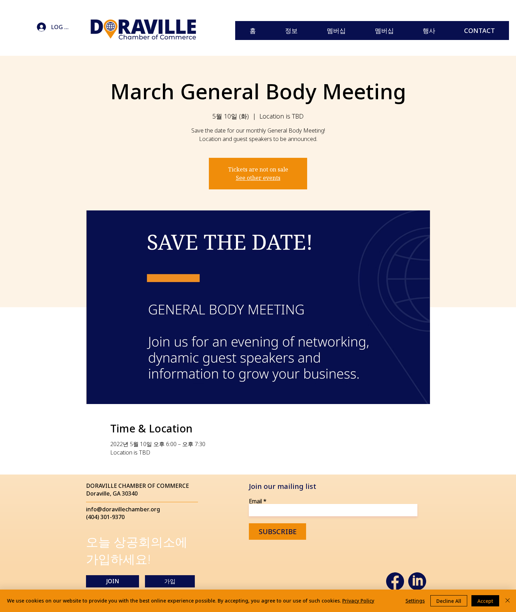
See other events (258, 178)
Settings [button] (415, 600)
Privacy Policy (358, 600)
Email (255, 501)
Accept (485, 601)
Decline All (448, 601)
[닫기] (507, 600)
